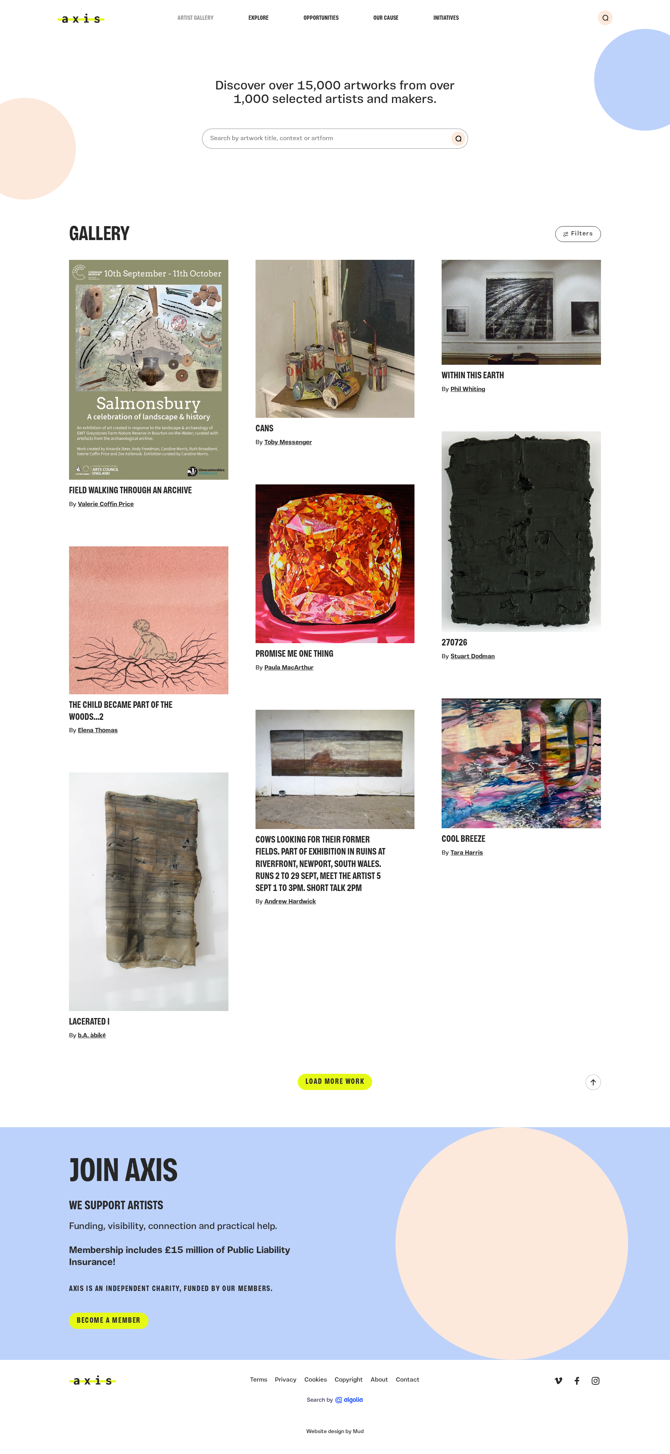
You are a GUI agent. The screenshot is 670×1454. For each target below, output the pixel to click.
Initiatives (446, 18)
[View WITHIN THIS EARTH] (521, 322)
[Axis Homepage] (81, 18)
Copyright (349, 1380)
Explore (259, 18)
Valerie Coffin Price (106, 504)
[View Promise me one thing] (335, 574)
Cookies (315, 1380)
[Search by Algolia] (335, 1400)
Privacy (286, 1380)
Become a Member (109, 1321)
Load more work (335, 1082)
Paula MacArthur (289, 668)
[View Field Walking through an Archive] (148, 380)
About (379, 1380)
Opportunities (321, 18)
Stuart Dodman (473, 657)
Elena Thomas (98, 731)
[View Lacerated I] (148, 901)
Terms (258, 1380)
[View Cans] (335, 349)
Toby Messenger (288, 442)
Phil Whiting (468, 389)
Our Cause (386, 18)
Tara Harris (467, 853)
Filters (582, 234)
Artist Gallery (196, 18)
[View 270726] (521, 541)
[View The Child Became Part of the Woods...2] (148, 636)
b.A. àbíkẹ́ (92, 1036)
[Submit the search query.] (458, 139)
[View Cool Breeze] (521, 774)
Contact (408, 1380)
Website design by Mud (335, 1432)
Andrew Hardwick (290, 902)
